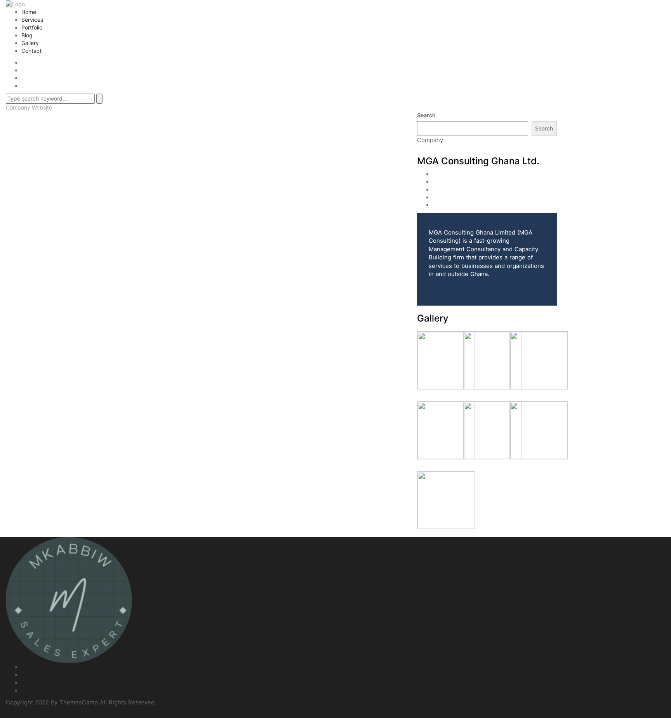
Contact (31, 50)
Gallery (30, 43)
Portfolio (31, 27)
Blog (27, 35)
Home (28, 12)
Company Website (29, 107)
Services (32, 19)
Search (426, 115)
